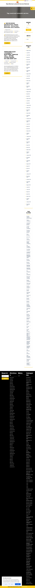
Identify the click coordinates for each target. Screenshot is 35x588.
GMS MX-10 (28, 462)
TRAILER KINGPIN (29, 566)
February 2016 (28, 199)
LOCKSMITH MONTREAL (28, 252)
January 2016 (29, 201)
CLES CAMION (28, 414)
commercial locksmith (29, 420)
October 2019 (29, 118)
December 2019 (12, 416)
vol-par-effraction (29, 577)
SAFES (27, 531)
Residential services (29, 530)
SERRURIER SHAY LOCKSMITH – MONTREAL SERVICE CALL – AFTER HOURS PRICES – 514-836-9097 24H (11, 55)
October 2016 (29, 179)
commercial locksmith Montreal (28, 224)
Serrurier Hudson (28, 290)
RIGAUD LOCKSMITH (28, 281)
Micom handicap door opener (8, 32)
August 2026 (29, 50)
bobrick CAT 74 (28, 394)
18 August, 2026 (7, 29)
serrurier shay (28, 324)
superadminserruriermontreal (8, 31)
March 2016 (28, 196)
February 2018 (28, 152)
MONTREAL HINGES (29, 500)
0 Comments (16, 31)
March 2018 (28, 149)
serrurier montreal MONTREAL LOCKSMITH (28, 305)
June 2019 (28, 124)
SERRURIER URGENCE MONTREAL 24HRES (28, 343)
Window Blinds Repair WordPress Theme (15, 586)
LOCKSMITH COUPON (29, 489)
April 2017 (28, 168)
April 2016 (28, 194)
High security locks (29, 468)
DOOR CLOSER (28, 424)
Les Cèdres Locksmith (28, 250)
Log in (27, 39)
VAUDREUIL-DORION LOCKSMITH (28, 364)
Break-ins (27, 398)
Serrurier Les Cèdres (28, 296)
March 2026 (11, 385)
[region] (12, 581)
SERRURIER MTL (28, 309)
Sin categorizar (28, 558)
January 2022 (29, 105)
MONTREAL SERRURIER (28, 266)
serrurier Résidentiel (29, 550)
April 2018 (28, 147)
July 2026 (28, 52)
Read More (7, 73)
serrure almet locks (29, 534)
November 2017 (12, 440)
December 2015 (12, 466)
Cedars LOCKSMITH (28, 220)
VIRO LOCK (28, 576)
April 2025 (28, 78)
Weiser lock (28, 579)
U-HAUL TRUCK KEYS (29, 569)
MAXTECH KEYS (28, 493)
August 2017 (29, 163)
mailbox (27, 492)
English (27, 0)
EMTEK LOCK (28, 433)
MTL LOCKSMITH (28, 271)
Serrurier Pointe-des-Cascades (28, 315)
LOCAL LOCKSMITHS (29, 480)
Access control (28, 379)
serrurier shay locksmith (28, 330)
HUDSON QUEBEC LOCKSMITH (28, 242)
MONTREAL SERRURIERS (28, 268)
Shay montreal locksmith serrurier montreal (17, 4)
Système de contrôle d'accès (28, 360)
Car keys (27, 411)
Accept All (17, 584)
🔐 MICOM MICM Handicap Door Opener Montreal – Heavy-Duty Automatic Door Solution (12, 25)
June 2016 (28, 189)
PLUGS (27, 515)
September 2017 (12, 441)
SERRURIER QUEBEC (29, 548)
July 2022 (28, 100)
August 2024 (29, 91)
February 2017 (28, 171)
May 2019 (28, 126)
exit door (27, 442)
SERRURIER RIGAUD (28, 318)
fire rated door (28, 447)
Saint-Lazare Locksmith (28, 284)
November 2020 (12, 413)
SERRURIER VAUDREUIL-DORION (28, 347)
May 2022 (28, 103)
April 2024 (28, 96)
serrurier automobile (29, 541)
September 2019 (12, 419)
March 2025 (28, 80)
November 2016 (12, 450)
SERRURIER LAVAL (28, 293)
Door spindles (28, 426)
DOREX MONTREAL (29, 427)
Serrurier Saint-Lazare (28, 321)
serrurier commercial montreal (28, 287)
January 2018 (29, 155)
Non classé (28, 509)
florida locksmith (28, 448)
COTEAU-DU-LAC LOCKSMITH (28, 227)
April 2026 (28, 59)
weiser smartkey (28, 582)
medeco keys (28, 496)
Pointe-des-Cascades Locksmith (28, 277)
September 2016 (12, 453)
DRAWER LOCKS (28, 429)
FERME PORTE (28, 445)
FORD (27, 450)
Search (28, 29)
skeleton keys (28, 559)
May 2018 (28, 145)
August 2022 (29, 98)
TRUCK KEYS (28, 567)
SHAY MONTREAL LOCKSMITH (28, 356)
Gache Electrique (28, 235)
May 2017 (28, 166)
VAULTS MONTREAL (29, 574)
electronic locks (28, 430)
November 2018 (12, 431)
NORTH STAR (28, 512)
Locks (27, 483)
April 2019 (28, 128)
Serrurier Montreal (6, 63)
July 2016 (28, 187)
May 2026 (28, 57)
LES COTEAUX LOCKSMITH (28, 246)
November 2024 (12, 398)
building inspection (29, 404)
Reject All (12, 584)
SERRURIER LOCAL (29, 545)
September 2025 (12, 389)
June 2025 (28, 76)
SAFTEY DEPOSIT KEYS (29, 533)
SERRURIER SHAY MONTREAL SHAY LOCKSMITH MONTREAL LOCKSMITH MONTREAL (28, 336)
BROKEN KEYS (28, 400)
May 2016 (28, 191)
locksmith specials (29, 490)
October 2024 (29, 89)
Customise (6, 584)
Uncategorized (28, 570)
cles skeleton (28, 417)
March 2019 (11, 425)
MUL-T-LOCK (28, 506)
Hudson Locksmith (28, 239)
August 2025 (29, 73)
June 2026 (28, 55)
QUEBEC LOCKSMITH (29, 524)
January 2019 (29, 136)
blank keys (27, 391)
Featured (27, 444)
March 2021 (28, 107)
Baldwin (27, 390)
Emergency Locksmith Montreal (28, 231)
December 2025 (12, 386)
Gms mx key (28, 459)
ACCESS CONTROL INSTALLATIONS (29, 217)
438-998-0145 (28, 377)
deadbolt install (28, 423)
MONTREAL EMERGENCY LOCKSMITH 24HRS (28, 256)
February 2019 (28, 134)
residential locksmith (29, 527)
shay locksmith (28, 350)
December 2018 (12, 429)
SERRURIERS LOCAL (29, 551)
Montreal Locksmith (13, 62)
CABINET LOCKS (28, 407)
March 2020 (28, 113)
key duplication (28, 476)
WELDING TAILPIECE (29, 583)
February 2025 (28, 83)
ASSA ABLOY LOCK (29, 387)
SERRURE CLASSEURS (29, 537)
